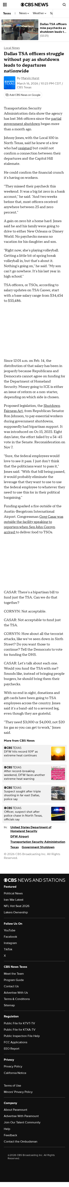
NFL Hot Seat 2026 (16, 906)
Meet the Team (14, 973)
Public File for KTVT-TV (19, 1023)
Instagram (10, 943)
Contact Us (11, 986)
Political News (13, 893)
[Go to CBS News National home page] (34, 5)
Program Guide (14, 980)
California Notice (15, 1073)
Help (7, 1128)
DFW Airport (19, 836)
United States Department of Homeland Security (30, 829)
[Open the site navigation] (12, 4)
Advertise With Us (16, 992)
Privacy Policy (13, 1066)
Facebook (10, 936)
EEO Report (11, 1048)
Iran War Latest (13, 899)
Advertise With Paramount (21, 1116)
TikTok (8, 949)
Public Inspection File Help (22, 1036)
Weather (39, 13)
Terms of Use (12, 1085)
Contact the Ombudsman (20, 1141)
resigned (25, 148)
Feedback (10, 1135)
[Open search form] (64, 4)
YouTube (9, 930)
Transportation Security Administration (37, 842)
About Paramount (15, 1109)
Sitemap (9, 1005)
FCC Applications (15, 1042)
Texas (7, 13)
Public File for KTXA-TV (19, 1029)
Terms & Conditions (17, 999)
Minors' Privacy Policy (18, 1091)
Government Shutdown (38, 847)
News (23, 13)
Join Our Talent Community (22, 1122)
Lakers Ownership (16, 912)
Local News (12, 47)
